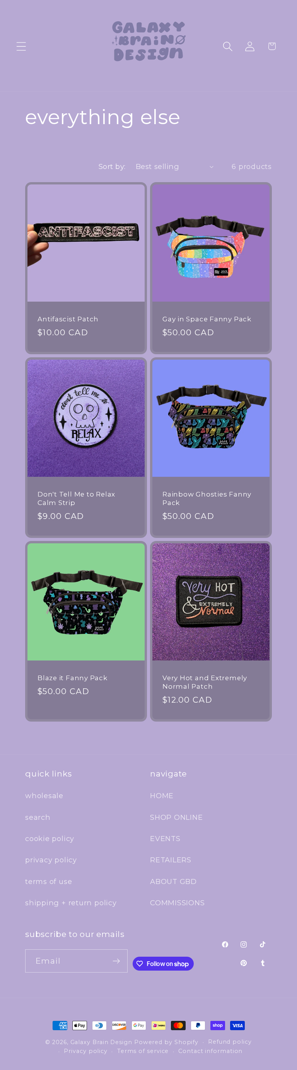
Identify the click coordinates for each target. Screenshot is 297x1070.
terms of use (48, 881)
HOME (162, 795)
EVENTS (165, 838)
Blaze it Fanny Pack (73, 678)
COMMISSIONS (177, 902)
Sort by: (112, 166)
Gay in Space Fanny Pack (206, 319)
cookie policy (49, 838)
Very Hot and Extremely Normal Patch (204, 682)
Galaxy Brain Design (101, 1042)
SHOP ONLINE (176, 817)
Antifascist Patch (68, 319)
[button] (21, 46)
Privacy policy (86, 1051)
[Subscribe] (116, 961)
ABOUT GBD (173, 881)
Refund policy (230, 1041)
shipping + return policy (71, 902)
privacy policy (51, 859)
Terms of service (143, 1051)
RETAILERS (170, 859)
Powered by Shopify (166, 1042)
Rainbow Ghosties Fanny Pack (206, 498)
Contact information (210, 1051)
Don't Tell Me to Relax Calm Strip (76, 498)
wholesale (44, 795)
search (38, 817)
